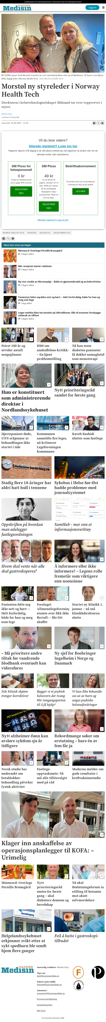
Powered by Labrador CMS (53, 1018)
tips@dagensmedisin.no (48, 976)
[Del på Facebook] (94, 123)
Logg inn (92, 7)
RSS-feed (41, 1010)
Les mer (80, 191)
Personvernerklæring (47, 999)
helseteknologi (62, 233)
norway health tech (13, 233)
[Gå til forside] (17, 8)
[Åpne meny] (103, 7)
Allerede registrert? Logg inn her (53, 146)
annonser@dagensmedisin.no (51, 993)
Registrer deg (21, 191)
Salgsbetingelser (44, 1005)
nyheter (32, 233)
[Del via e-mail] (102, 123)
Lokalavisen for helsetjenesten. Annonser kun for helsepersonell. (53, 1)
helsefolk (45, 233)
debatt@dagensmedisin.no (49, 984)
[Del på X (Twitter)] (98, 123)
